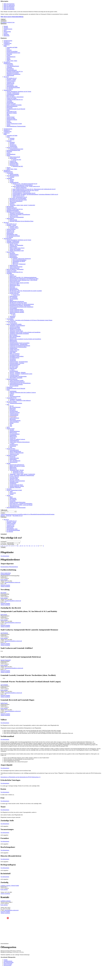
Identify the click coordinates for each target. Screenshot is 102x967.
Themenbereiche (7, 90)
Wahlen (8, 58)
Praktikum (12, 203)
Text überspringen (5, 556)
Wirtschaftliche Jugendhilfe (16, 377)
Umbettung (12, 317)
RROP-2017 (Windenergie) (19, 264)
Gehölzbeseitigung (14, 414)
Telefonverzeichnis (11, 80)
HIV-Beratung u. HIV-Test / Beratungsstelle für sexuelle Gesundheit (26, 290)
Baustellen (33, 514)
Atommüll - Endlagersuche (13, 92)
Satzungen (12, 143)
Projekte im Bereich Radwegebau (17, 502)
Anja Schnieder (4, 684)
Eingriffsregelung (14, 411)
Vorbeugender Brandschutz (16, 266)
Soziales (8, 121)
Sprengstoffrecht (13, 462)
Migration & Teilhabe (12, 113)
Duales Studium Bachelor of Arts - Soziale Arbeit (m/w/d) (26, 186)
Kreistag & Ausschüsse (12, 51)
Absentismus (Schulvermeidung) (17, 325)
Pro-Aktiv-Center (14, 367)
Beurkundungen (13, 341)
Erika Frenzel (4, 614)
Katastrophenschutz (14, 458)
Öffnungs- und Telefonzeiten (16, 245)
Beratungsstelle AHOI (15, 328)
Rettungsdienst (13, 459)
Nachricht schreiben (5, 585)
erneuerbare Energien (15, 412)
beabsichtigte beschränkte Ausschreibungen (20, 214)
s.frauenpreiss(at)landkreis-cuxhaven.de (13, 668)
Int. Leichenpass (13, 297)
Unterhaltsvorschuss (14, 375)
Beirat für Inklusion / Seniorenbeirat (15, 96)
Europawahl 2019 (17, 159)
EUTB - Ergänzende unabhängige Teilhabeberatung (22, 475)
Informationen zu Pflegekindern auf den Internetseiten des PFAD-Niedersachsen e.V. (21, 777)
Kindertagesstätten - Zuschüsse (17, 363)
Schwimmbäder (13, 308)
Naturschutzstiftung (14, 422)
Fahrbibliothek (13, 391)
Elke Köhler (3, 592)
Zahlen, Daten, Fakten (12, 60)
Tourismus (9, 122)
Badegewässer (13, 276)
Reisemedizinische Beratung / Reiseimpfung (20, 305)
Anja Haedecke (4, 633)
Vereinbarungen (13, 146)
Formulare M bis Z (14, 227)
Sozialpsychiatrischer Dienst (16, 309)
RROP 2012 (15, 262)
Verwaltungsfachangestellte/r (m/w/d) (21, 191)
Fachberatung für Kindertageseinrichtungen (20, 345)
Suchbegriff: (3, 541)
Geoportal (12, 139)
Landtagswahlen (13, 162)
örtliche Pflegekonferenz (15, 451)
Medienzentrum (13, 436)
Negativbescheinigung (15, 364)
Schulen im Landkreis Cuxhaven (17, 439)
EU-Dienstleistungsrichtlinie (13, 87)
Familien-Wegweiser (14, 349)
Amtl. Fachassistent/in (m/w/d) (20, 197)
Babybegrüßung (13, 335)
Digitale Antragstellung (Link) (17, 250)
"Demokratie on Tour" (18, 471)
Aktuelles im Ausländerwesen (7, 42)
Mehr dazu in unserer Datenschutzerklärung (12, 16)
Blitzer (11, 496)
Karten (8, 48)
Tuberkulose (12, 316)
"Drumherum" (13, 202)
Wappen (8, 59)
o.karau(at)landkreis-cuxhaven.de (12, 582)
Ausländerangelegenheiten (13, 94)
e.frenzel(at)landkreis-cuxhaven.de (12, 622)
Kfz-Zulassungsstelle (8, 962)
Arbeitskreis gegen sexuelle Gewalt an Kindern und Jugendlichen (25, 332)
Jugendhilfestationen (14, 357)
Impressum (6, 34)
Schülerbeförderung (14, 440)
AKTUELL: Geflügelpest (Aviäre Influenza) (20, 400)
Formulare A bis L (14, 226)
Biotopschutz (13, 408)
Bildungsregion (13, 340)
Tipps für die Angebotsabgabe (17, 217)
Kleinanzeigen (10, 84)
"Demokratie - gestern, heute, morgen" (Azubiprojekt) (22, 205)
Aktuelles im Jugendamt (15, 329)
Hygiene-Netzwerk (11, 103)
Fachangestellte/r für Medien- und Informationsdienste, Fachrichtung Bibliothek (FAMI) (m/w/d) (35, 194)
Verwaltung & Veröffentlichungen (8, 62)
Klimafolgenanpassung (12, 106)
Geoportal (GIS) (10, 82)
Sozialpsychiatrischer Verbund (17, 310)
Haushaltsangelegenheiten (13, 72)
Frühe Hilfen (13, 352)
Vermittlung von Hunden (15, 399)
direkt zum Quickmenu (9, 3)
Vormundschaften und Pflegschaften (18, 376)
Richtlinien (12, 142)
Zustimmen (3, 20)
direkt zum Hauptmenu (9, 6)
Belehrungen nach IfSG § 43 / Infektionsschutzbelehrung (23, 277)
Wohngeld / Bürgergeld (15, 487)
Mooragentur (13, 419)
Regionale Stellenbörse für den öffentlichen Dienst (21, 221)
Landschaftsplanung (14, 418)
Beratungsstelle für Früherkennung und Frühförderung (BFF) (24, 278)
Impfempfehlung (13, 296)
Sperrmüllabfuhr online (12, 86)
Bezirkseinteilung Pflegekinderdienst (9, 566)
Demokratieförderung (15, 431)
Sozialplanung (13, 483)
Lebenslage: (3, 543)
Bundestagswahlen (14, 165)
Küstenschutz (13, 492)
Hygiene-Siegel (16, 294)
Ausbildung (9, 67)
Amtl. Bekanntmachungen (13, 66)
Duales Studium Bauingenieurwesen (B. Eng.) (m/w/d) (25, 190)
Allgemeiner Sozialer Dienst (16, 331)
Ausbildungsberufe (14, 182)
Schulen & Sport (10, 117)
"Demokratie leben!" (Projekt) (17, 470)
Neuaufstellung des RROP (19, 261)
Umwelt (11, 494)
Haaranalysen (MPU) (15, 284)
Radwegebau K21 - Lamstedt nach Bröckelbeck (21, 503)
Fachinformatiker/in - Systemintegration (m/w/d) (24, 193)
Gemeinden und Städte (12, 47)
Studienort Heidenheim (21, 187)
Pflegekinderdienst (14, 365)
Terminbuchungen (8, 29)
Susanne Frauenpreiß (6, 660)
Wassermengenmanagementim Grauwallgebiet (16, 385)
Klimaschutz (9, 107)
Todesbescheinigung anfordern (17, 312)
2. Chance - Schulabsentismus (14, 370)
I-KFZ (5, 30)
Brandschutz (12, 456)
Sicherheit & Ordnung (12, 119)
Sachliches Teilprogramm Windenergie (22, 258)
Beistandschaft (13, 337)
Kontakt (5, 33)
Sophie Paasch (4, 703)
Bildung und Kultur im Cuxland (17, 466)
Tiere (11, 424)
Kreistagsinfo (39, 514)
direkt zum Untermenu (9, 7)
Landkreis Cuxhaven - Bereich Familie (10, 885)
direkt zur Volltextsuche (9, 5)
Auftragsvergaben (14, 215)
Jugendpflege (13, 359)
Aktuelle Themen (14, 244)
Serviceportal (18, 514)
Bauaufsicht (12, 253)
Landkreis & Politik (6, 45)
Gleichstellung (10, 102)
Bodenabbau (13, 409)
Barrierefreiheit (10, 68)
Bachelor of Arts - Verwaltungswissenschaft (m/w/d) (25, 183)
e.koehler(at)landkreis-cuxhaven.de (12, 600)
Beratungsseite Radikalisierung (17, 464)
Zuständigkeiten (13, 246)
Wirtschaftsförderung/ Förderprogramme (16, 126)
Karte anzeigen (4, 579)
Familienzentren (13, 351)
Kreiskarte (12, 138)
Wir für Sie (6, 76)
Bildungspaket (13, 467)
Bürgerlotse (9, 54)
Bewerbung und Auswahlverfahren (18, 198)
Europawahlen (13, 158)
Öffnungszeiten (7, 31)
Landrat (8, 55)
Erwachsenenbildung (14, 434)
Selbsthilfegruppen (14, 482)
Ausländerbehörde (8, 961)
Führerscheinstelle (8, 963)
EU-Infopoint (10, 88)
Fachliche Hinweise (14, 476)
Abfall (11, 491)
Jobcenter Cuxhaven (14, 479)
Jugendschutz (13, 360)
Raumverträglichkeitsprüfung (19, 260)
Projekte (11, 423)
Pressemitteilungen (11, 56)
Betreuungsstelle (7, 965)
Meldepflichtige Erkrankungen (17, 301)
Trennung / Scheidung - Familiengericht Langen (21, 373)
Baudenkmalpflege (14, 254)
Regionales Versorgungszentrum (17, 480)
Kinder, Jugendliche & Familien (14, 105)
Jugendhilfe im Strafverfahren (17, 356)
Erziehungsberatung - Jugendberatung (18, 344)
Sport (11, 447)
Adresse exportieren (5, 586)
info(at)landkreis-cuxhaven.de (11, 910)
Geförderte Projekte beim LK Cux (15, 71)
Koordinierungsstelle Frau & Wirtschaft (16, 109)
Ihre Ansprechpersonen (15, 407)
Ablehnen (3, 19)
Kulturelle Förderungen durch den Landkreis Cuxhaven (23, 392)
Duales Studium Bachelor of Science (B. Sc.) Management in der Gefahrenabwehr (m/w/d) (34, 189)
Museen (11, 395)
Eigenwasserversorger (15, 281)
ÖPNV (8, 115)
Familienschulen (13, 348)
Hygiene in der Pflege (15, 292)
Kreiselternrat (13, 446)
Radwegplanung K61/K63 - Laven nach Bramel (21, 505)
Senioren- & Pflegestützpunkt (16, 452)
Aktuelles (6, 27)
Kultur (8, 110)
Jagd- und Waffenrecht (15, 460)
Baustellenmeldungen (12, 70)
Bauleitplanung (13, 256)
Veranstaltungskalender (15, 396)
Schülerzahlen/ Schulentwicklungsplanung (20, 442)
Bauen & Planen (10, 95)
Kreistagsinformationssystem (13, 52)
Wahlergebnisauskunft (15, 157)
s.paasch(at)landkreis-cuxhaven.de (12, 711)
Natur (8, 114)
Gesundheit (9, 100)
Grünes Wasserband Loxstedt (16, 380)
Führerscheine (13, 498)
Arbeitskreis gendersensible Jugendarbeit (19, 333)
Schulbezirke (13, 438)
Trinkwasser (12, 313)
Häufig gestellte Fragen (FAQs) (17, 248)
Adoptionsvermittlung (15, 327)
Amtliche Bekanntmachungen (8, 514)
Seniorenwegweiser (14, 454)
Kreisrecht (9, 50)
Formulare (52, 514)
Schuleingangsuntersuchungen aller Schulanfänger (21, 306)
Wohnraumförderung (14, 268)
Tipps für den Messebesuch (16, 201)
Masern (11, 300)
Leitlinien (12, 393)
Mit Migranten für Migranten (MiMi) (18, 302)
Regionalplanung (14, 257)
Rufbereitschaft (13, 368)
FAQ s (14, 314)
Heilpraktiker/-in (13, 288)
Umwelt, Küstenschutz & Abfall (14, 123)
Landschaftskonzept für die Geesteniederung (20, 383)
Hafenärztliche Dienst (15, 285)
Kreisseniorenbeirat (14, 450)
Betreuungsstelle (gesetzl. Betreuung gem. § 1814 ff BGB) (23, 280)
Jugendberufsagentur (14, 355)
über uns (12, 405)
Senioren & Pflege (11, 118)
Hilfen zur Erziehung (14, 353)
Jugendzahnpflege (14, 298)
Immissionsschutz (14, 265)
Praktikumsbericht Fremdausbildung (24, 185)
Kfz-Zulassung (13, 499)
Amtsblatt (12, 177)
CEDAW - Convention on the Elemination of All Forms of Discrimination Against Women (31, 320)
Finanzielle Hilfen (14, 478)
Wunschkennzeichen (14, 506)
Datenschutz (6, 35)
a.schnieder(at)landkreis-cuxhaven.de (13, 692)
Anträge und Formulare (15, 249)
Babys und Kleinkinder (15, 336)
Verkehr (8, 125)
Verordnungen (13, 145)
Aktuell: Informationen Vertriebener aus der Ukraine (19, 91)
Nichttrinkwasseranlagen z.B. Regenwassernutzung (22, 304)
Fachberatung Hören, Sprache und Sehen (19, 282)
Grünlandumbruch (14, 415)
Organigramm (10, 64)
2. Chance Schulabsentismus (14, 444)
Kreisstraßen (12, 500)
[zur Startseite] (7, 22)
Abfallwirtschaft (10, 83)
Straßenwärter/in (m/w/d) (18, 195)
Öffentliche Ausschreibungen (13, 74)
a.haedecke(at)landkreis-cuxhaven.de (13, 641)
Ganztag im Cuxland (11, 98)
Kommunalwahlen (14, 163)
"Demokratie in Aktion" (18, 472)
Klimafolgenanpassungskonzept (17, 381)
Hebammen (12, 286)
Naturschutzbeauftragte (15, 420)
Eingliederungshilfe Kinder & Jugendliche (19, 343)
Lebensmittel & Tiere (12, 111)
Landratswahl (13, 161)
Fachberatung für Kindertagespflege (18, 347)
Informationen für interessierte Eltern (18, 199)
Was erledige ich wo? (12, 78)
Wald (11, 426)
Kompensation (13, 416)
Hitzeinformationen (14, 289)
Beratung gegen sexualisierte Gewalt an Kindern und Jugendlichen (25, 339)
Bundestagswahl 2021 (18, 166)
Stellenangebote (10, 75)
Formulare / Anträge (11, 79)
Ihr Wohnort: (4, 544)
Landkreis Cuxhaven (5, 900)
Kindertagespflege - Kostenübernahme (19, 361)
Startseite (6, 26)
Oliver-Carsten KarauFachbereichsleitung (6, 573)
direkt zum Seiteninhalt (9, 9)
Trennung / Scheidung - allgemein (18, 372)
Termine (11, 181)
